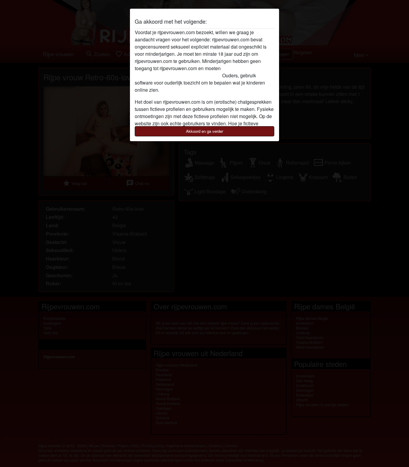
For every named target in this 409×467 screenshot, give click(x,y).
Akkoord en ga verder (204, 131)
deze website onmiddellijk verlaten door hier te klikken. (192, 72)
